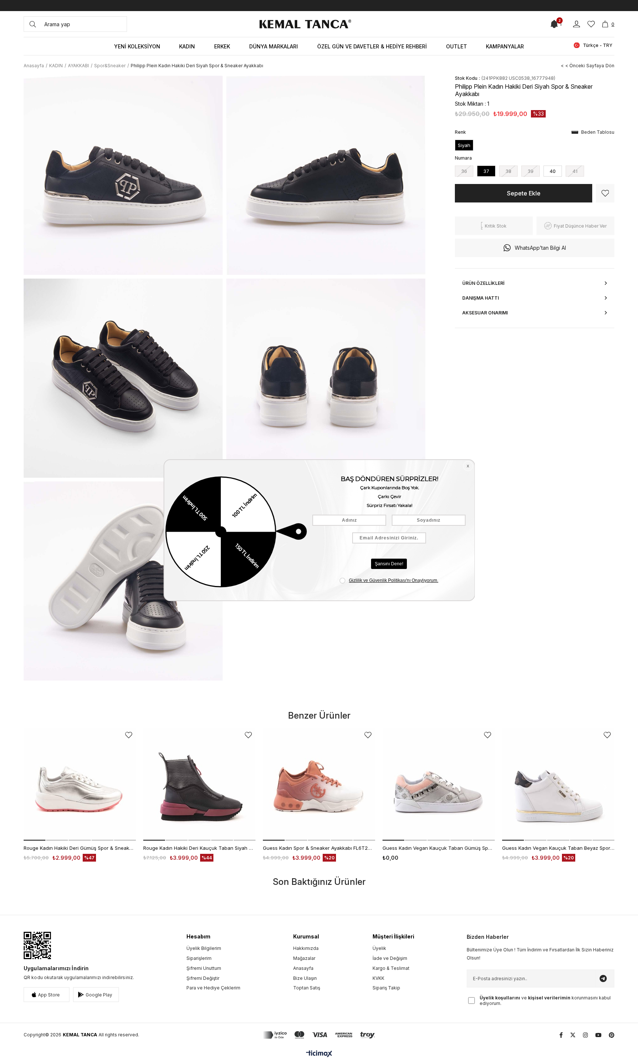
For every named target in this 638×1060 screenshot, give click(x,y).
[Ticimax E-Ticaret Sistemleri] (319, 1054)
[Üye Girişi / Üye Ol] (576, 24)
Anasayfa (303, 968)
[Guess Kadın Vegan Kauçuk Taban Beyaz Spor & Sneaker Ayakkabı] (558, 784)
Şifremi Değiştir (202, 978)
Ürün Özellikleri (483, 283)
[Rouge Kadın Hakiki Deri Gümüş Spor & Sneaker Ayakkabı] (80, 784)
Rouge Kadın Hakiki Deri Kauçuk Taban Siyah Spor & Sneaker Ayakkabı (199, 848)
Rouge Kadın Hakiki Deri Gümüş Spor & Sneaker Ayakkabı (80, 848)
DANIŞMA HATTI (480, 298)
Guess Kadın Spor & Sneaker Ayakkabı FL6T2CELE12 (319, 848)
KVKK (378, 978)
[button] (34, 840)
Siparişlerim (199, 958)
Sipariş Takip (386, 988)
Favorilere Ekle (128, 735)
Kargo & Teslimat (391, 968)
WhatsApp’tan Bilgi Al (540, 248)
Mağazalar (304, 958)
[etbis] (37, 945)
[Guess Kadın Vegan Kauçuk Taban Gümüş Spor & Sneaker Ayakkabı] (439, 784)
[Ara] (32, 24)
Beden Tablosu (597, 132)
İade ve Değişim (390, 958)
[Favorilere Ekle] (605, 193)
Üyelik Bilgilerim (203, 948)
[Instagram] (585, 1035)
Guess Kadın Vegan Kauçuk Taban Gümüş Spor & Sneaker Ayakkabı (439, 848)
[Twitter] (573, 1035)
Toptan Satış (306, 988)
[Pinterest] (611, 1035)
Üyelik (379, 948)
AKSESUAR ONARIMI (485, 313)
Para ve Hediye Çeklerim (213, 988)
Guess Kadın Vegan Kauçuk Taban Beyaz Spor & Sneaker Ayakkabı (558, 848)
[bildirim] (554, 24)
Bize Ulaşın (305, 978)
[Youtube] (598, 1035)
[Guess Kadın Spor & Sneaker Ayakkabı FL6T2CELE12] (319, 784)
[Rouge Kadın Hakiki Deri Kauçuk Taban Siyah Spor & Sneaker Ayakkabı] (199, 784)
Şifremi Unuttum (203, 968)
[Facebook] (561, 1035)
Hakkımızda (306, 948)
